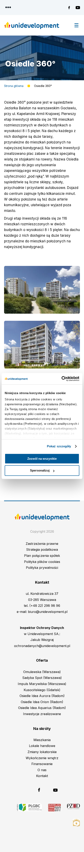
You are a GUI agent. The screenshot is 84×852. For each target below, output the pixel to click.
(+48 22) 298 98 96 (44, 606)
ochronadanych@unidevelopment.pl (42, 646)
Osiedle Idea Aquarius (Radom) (42, 708)
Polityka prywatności (42, 568)
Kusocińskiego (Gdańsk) (42, 690)
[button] (42, 290)
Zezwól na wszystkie (42, 458)
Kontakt (42, 776)
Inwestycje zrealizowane (42, 714)
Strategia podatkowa (42, 549)
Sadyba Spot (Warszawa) (42, 678)
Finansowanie (42, 764)
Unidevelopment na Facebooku (70, 7)
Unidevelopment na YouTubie (78, 7)
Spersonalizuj (40, 470)
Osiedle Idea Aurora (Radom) (42, 696)
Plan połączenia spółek (42, 556)
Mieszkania (42, 740)
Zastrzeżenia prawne (42, 544)
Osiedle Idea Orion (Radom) (42, 702)
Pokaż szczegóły (59, 446)
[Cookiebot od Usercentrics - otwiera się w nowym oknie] (61, 378)
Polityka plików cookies (42, 562)
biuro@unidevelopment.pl (47, 612)
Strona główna (13, 86)
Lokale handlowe (42, 746)
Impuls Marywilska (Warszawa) (42, 684)
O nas (42, 770)
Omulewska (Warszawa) (42, 672)
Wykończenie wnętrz (42, 758)
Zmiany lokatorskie (42, 752)
